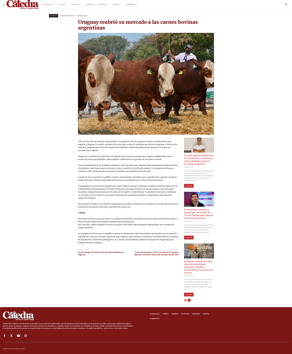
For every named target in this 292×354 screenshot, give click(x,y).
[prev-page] (185, 300)
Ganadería (53, 15)
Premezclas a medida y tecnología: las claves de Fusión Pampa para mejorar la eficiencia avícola (198, 213)
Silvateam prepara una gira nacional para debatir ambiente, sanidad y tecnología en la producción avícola (198, 267)
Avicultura (188, 151)
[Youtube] (18, 335)
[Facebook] (4, 335)
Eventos (187, 257)
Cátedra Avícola (67, 15)
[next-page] (189, 300)
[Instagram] (25, 335)
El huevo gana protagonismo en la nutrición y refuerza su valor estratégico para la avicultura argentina (199, 159)
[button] (286, 4)
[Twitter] (11, 335)
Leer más (189, 186)
